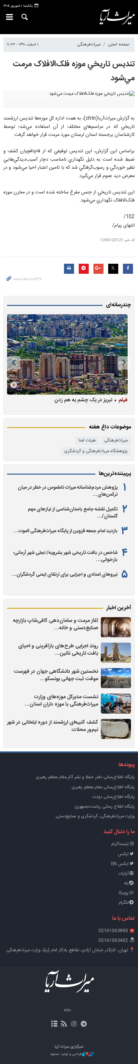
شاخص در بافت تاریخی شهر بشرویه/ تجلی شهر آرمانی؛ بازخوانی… (65, 556)
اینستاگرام (120, 844)
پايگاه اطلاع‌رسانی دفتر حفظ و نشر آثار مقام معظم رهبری (85, 777)
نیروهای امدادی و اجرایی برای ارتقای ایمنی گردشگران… (65, 575)
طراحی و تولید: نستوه (66, 1054)
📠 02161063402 (116, 940)
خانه (67, 1010)
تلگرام (124, 902)
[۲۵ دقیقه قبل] (116, 678)
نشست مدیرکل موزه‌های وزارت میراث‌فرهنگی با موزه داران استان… (61, 701)
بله (126, 883)
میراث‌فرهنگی (88, 44)
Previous (124, 363)
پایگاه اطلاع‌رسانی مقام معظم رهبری (103, 787)
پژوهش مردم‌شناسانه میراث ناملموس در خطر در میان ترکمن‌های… (68, 491)
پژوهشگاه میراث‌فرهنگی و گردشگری (96, 451)
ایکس (123, 854)
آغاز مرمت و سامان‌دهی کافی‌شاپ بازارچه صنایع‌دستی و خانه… (55, 624)
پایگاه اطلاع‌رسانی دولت (113, 797)
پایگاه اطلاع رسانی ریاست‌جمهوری (105, 806)
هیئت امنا (87, 440)
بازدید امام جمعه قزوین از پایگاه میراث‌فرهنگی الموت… (66, 531)
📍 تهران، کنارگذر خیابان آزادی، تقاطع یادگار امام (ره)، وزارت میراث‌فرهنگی (70, 950)
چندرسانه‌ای (118, 305)
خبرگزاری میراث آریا (115, 17)
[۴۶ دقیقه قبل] (116, 703)
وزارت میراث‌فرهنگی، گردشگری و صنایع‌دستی (95, 816)
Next (13, 363)
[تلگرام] (83, 1024)
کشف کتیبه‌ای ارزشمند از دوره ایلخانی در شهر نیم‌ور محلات (52, 726)
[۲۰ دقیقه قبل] (116, 653)
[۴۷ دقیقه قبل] (116, 729)
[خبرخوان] (64, 1024)
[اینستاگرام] (74, 1024)
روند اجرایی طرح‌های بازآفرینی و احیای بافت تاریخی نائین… (58, 650)
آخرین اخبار (119, 608)
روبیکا (124, 893)
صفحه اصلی (118, 44)
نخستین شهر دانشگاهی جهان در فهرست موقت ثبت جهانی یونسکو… (56, 675)
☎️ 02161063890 (116, 930)
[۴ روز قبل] (67, 354)
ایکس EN (120, 864)
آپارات (124, 873)
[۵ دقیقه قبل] (116, 627)
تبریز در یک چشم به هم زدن (91, 400)
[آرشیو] (54, 1024)
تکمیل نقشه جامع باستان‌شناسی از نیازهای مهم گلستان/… (73, 512)
